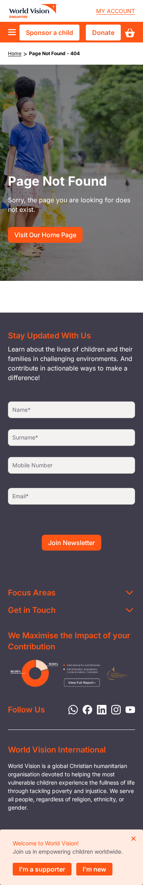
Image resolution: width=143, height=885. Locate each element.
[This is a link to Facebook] (85, 709)
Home (14, 53)
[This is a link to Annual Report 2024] (117, 673)
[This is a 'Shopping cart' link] (130, 32)
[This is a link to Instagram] (113, 709)
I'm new (94, 869)
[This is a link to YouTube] (128, 709)
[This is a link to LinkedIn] (99, 709)
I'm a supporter (42, 869)
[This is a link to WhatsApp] (71, 709)
